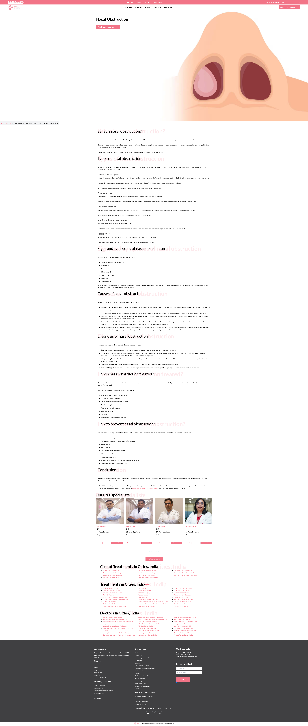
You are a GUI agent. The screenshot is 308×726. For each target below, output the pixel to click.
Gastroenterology (140, 670)
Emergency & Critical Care (142, 686)
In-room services (98, 695)
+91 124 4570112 (139, 2)
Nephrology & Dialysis (141, 683)
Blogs (95, 670)
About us (128, 7)
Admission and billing (99, 685)
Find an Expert (153, 559)
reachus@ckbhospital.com (190, 656)
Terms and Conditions (149, 708)
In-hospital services (99, 693)
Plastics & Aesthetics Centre (143, 676)
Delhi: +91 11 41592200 (183, 654)
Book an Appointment (272, 2)
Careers (159, 708)
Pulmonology (138, 681)
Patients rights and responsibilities (103, 690)
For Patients (167, 7)
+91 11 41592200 (155, 2)
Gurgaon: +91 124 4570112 (184, 652)
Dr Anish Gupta (153, 488)
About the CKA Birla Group (101, 677)
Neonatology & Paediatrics (142, 658)
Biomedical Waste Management (144, 696)
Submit (183, 679)
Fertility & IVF (139, 688)
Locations (138, 7)
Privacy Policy (168, 708)
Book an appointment (138, 488)
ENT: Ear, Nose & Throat (142, 665)
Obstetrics (138, 652)
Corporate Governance (141, 701)
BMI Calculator (98, 698)
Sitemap (138, 708)
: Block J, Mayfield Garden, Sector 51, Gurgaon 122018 (111, 652)
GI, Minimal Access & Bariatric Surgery (145, 668)
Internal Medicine (140, 678)
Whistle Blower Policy (141, 704)
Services (156, 7)
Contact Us (97, 675)
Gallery (96, 667)
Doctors (147, 7)
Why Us (96, 665)
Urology (137, 673)
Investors (137, 699)
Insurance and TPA (99, 688)
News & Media (98, 672)
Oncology (137, 663)
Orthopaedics (139, 660)
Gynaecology (138, 655)
